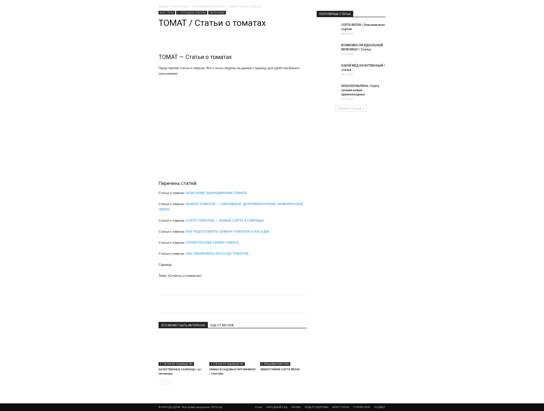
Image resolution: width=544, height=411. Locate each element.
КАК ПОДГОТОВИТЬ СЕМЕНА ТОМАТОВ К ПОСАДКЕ (228, 231)
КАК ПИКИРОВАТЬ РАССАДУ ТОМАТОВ (217, 253)
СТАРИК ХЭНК (361, 407)
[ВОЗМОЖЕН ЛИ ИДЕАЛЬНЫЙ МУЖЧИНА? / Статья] (327, 50)
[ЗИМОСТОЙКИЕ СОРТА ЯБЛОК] (283, 350)
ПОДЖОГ (379, 407)
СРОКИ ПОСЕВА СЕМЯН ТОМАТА (212, 242)
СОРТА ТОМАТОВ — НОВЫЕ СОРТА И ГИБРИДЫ (225, 220)
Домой (163, 6)
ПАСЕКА (296, 407)
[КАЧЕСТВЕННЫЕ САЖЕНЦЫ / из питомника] (182, 350)
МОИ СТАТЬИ (179, 6)
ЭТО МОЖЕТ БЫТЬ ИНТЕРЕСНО (183, 325)
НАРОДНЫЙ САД (276, 407)
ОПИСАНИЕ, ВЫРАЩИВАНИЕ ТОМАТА (216, 193)
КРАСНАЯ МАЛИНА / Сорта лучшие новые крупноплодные (360, 90)
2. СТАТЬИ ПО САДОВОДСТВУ (176, 363)
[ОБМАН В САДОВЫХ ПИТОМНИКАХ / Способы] (232, 350)
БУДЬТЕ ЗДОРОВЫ (316, 407)
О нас (258, 407)
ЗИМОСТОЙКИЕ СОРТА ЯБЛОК (280, 369)
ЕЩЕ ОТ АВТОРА (222, 325)
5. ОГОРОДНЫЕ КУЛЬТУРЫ (208, 6)
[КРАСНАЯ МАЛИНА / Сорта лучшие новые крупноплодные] (327, 91)
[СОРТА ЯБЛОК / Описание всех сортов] (327, 30)
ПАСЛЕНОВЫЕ (217, 12)
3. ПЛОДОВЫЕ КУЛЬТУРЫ (275, 363)
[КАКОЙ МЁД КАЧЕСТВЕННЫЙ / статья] (327, 71)
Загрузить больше (349, 108)
